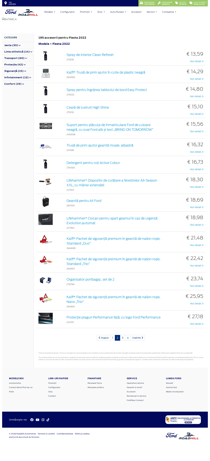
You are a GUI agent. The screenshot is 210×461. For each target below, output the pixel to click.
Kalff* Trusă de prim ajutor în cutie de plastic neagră (106, 72)
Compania (168, 12)
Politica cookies (82, 433)
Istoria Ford (171, 387)
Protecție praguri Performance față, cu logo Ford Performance (114, 317)
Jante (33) (11, 45)
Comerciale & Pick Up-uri (21, 387)
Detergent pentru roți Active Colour (93, 163)
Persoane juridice (96, 387)
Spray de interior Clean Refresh (90, 55)
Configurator (67, 12)
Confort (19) (13, 84)
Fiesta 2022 (61, 44)
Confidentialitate (65, 433)
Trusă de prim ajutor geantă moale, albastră (100, 145)
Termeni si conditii (46, 433)
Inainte (136, 337)
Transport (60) (14, 58)
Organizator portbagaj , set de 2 (90, 279)
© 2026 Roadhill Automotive (22, 433)
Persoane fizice (95, 383)
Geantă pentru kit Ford (84, 201)
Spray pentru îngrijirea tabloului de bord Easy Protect (107, 90)
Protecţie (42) (14, 64)
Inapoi (104, 337)
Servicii (151, 12)
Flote (11, 391)
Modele (48, 12)
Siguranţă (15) (14, 71)
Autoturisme (15, 383)
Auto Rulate (117, 12)
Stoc (100, 12)
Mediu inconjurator (175, 391)
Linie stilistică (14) (17, 51)
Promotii (85, 12)
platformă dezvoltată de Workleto (24, 437)
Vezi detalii (196, 61)
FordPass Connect (135, 400)
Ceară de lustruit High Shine (88, 107)
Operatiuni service (135, 383)
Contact (52, 396)
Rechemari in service (136, 396)
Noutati (169, 383)
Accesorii (136, 12)
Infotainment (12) (16, 77)
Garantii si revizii (134, 387)
